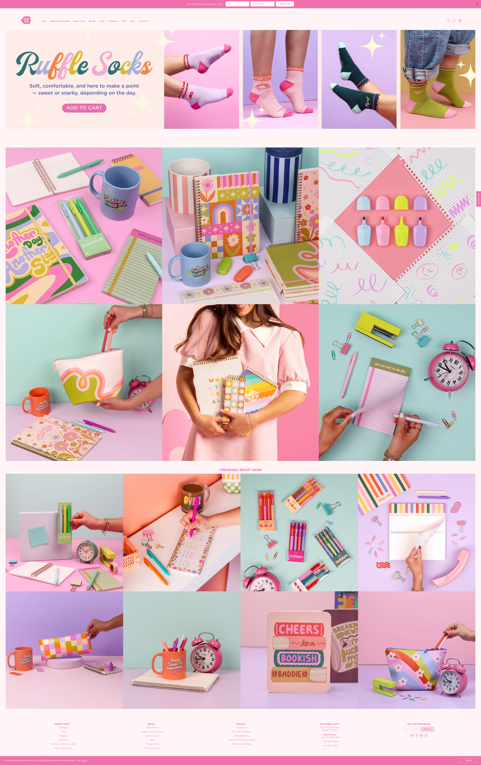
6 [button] (244, 132)
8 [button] (250, 132)
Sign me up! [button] (285, 4)
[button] (477, 3)
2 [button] (233, 132)
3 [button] (236, 132)
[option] (240, 83)
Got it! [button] (469, 760)
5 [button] (241, 132)
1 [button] (230, 132)
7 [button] (247, 132)
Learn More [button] (81, 760)
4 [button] (239, 132)
